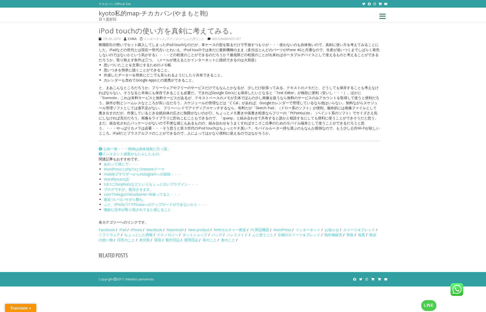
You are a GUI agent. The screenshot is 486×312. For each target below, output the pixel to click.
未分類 (144, 239)
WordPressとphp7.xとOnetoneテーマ (134, 169)
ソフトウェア (109, 234)
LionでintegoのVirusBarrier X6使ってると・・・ (142, 194)
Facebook (107, 229)
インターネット (154, 39)
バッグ (217, 234)
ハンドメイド (237, 234)
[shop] (380, 4)
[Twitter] (363, 4)
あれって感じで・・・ (121, 164)
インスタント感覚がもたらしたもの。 (132, 153)
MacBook (154, 229)
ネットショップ (195, 234)
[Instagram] (374, 4)
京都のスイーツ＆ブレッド (299, 234)
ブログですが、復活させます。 (128, 189)
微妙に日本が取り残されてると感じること (137, 209)
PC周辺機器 (259, 229)
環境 (157, 239)
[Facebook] (369, 4)
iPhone (136, 229)
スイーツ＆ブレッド (359, 229)
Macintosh (175, 229)
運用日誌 (191, 239)
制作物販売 (333, 234)
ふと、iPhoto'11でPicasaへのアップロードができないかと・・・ (156, 204)
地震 (361, 234)
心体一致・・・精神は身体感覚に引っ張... (135, 148)
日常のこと (126, 239)
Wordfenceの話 (116, 179)
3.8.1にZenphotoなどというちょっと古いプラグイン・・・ (151, 184)
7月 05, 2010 (111, 39)
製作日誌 (173, 239)
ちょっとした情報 (138, 234)
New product (198, 229)
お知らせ (332, 229)
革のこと (209, 239)
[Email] (385, 4)
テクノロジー (175, 39)
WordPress (282, 229)
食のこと (228, 239)
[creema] (379, 279)
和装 (350, 234)
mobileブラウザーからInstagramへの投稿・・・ (142, 174)
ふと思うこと (195, 39)
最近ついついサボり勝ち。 (125, 199)
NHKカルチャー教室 (230, 229)
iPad (122, 229)
